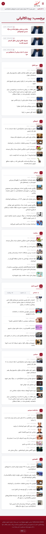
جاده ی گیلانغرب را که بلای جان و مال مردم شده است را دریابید (20, 419)
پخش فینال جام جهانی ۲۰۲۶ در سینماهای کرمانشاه (21, 199)
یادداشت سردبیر (33, 410)
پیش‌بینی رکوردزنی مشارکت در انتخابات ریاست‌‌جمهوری (23, 313)
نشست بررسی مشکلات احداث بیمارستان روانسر (22, 253)
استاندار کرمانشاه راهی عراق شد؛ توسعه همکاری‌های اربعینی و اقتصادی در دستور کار (20, 496)
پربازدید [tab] (9, 293)
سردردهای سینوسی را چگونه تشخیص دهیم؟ (22, 321)
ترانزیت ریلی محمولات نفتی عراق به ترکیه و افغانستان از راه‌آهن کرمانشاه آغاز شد (20, 476)
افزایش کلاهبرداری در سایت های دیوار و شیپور (21, 328)
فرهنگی (35, 121)
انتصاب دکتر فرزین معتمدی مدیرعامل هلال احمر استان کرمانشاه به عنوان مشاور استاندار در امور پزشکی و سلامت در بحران (21, 302)
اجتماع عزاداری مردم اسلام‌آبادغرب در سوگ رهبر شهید (20, 378)
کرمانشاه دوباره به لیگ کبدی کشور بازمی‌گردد (23, 224)
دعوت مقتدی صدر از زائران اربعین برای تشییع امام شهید (21, 82)
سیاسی (35, 354)
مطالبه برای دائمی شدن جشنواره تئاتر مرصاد (23, 137)
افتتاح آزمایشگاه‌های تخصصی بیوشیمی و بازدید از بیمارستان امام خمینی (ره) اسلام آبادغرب (21, 268)
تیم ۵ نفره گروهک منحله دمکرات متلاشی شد (23, 390)
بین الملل (35, 65)
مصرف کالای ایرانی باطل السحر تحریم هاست (18, 42)
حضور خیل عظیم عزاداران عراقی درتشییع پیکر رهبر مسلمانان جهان (21, 74)
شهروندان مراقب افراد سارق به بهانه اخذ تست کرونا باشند (20, 344)
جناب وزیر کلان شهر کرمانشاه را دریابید (24, 426)
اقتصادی (35, 459)
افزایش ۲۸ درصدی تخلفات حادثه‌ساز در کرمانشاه (22, 143)
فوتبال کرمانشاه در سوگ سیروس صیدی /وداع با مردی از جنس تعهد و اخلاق (20, 217)
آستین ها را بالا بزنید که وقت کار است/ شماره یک (21, 438)
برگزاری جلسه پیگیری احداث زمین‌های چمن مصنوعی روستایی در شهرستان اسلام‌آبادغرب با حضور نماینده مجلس (20, 190)
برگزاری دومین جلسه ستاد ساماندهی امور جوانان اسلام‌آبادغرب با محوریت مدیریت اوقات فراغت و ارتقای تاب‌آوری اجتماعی (20, 207)
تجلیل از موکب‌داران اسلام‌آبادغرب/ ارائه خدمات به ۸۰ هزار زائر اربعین (20, 130)
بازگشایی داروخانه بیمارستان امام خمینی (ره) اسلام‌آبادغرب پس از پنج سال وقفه (23, 505)
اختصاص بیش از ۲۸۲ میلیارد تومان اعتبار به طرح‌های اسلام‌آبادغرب (24, 9)
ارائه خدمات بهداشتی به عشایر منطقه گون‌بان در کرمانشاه (22, 260)
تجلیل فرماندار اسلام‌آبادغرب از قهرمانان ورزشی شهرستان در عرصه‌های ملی (22, 181)
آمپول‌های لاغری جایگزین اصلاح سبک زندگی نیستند (21, 149)
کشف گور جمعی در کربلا (29, 112)
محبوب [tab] (22, 293)
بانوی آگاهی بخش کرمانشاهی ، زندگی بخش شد (22, 450)
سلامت (35, 233)
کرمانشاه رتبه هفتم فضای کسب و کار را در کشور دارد (19, 336)
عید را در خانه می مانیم (29, 444)
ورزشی (36, 173)
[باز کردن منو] (43, 4)
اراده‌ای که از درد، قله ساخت (28, 247)
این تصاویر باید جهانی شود (28, 385)
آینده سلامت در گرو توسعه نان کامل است (24, 489)
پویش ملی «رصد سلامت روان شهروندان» (24, 275)
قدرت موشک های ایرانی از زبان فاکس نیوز (23, 100)
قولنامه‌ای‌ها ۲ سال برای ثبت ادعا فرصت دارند (23, 155)
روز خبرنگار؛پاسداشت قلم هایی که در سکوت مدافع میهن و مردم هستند (21, 162)
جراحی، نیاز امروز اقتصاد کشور (27, 432)
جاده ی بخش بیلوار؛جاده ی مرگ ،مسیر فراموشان (17, 30)
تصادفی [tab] (35, 293)
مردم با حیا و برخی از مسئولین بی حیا (17, 53)
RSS (22, 531)
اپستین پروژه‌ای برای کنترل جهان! (26, 106)
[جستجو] (3, 3)
